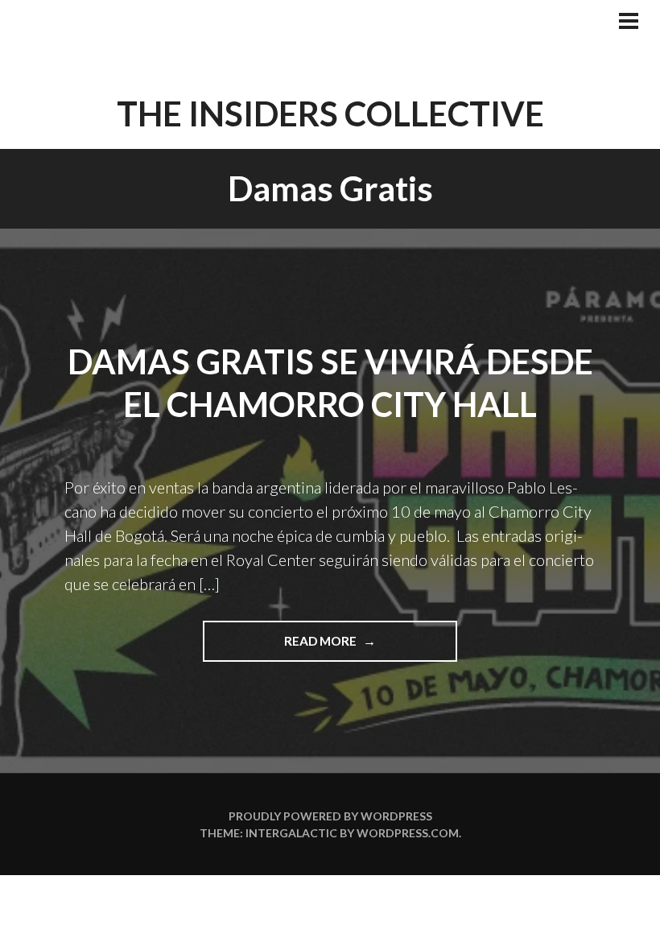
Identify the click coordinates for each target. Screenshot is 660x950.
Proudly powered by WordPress (330, 816)
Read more (341, 647)
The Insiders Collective (330, 113)
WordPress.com (408, 833)
